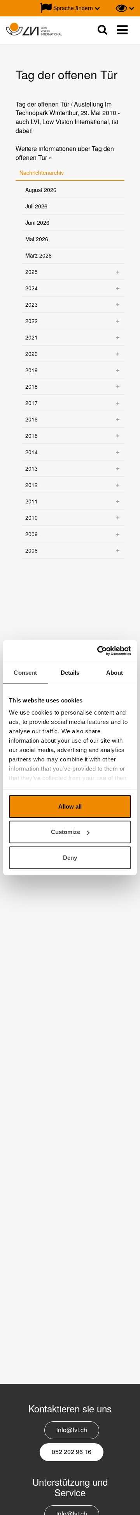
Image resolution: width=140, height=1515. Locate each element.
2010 (31, 517)
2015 (31, 435)
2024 (31, 288)
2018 (31, 386)
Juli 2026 (36, 206)
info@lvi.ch (71, 1429)
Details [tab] (70, 672)
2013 (31, 468)
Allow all (70, 806)
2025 (31, 272)
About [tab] (114, 672)
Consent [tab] (25, 672)
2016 (31, 419)
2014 (31, 452)
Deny (70, 857)
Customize (65, 832)
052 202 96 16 (71, 1451)
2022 (31, 321)
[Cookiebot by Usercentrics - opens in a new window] (98, 651)
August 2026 (40, 190)
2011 (31, 501)
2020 (31, 353)
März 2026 (38, 255)
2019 (31, 370)
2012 (31, 485)
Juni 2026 (37, 222)
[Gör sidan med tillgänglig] (125, 8)
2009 (31, 534)
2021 (31, 337)
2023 (31, 304)
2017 (31, 403)
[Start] (34, 29)
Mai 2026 (36, 239)
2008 (31, 550)
